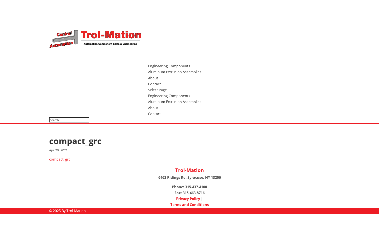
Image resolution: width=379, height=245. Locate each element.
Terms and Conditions (189, 204)
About (153, 108)
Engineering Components (169, 95)
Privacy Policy (188, 198)
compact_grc (59, 159)
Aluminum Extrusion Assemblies (174, 72)
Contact (154, 113)
